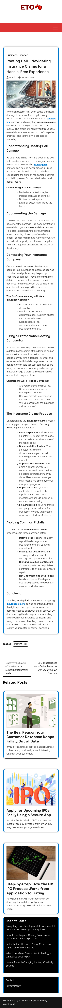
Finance (23, 55)
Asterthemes (25, 1000)
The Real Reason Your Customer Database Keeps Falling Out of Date (30, 737)
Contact (10, 980)
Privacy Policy (13, 986)
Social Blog (9, 1000)
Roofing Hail (20, 644)
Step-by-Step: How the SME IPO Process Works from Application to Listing (31, 889)
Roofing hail (40, 164)
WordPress (9, 1004)
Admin (12, 77)
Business (11, 55)
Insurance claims (15, 604)
